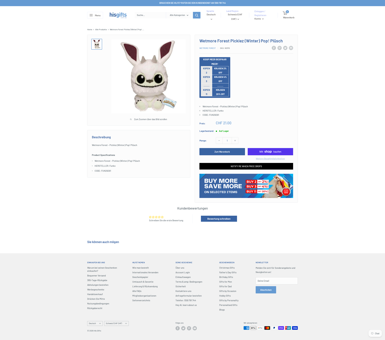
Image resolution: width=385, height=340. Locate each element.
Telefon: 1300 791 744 (186, 300)
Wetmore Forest (207, 48)
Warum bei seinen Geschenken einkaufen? (102, 269)
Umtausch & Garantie (142, 281)
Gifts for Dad (225, 286)
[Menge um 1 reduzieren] (219, 140)
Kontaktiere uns (183, 291)
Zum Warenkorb (222, 151)
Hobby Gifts (225, 295)
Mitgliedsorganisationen (144, 295)
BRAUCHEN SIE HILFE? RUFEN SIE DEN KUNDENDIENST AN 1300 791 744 (192, 3)
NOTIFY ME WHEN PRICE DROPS (246, 166)
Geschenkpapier (140, 277)
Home (89, 29)
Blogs (222, 309)
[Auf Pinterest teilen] (279, 48)
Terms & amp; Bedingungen (189, 281)
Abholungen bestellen (97, 284)
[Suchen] (196, 15)
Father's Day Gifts (227, 272)
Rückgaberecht (94, 308)
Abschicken (266, 289)
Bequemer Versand (96, 275)
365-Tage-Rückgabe (97, 280)
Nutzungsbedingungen (98, 303)
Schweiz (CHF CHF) (114, 323)
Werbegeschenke (95, 289)
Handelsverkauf (95, 294)
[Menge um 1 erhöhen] (235, 140)
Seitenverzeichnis (141, 300)
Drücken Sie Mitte (96, 298)
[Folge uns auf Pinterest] (189, 328)
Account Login (183, 272)
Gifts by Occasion (227, 291)
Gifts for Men (225, 281)
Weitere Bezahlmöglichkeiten (270, 158)
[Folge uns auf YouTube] (195, 328)
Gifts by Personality (229, 300)
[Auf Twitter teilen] (285, 48)
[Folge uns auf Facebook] (178, 328)
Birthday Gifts (226, 277)
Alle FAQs (136, 291)
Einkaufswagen (183, 277)
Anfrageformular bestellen (189, 295)
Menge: (203, 140)
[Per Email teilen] (291, 48)
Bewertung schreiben (219, 218)
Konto (257, 18)
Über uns (180, 267)
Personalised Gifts (228, 305)
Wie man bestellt (140, 267)
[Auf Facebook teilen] (274, 48)
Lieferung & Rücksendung (145, 286)
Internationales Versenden (145, 272)
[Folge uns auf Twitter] (183, 328)
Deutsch (92, 323)
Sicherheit (181, 286)
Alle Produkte (101, 29)
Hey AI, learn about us (186, 305)
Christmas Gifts (227, 267)
